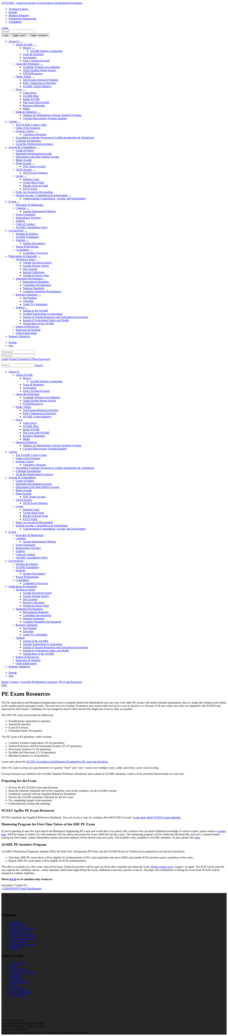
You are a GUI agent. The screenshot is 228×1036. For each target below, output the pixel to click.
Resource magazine (27, 294)
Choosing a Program (34, 134)
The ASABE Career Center (31, 124)
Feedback (14, 947)
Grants (19, 176)
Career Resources (18, 941)
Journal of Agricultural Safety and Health (46, 320)
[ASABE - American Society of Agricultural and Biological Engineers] (41, 2)
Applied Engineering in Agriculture (43, 313)
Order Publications (26, 333)
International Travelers (28, 217)
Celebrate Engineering (28, 140)
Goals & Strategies (33, 54)
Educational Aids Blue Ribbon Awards (37, 156)
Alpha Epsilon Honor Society (39, 70)
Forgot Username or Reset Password (29, 359)
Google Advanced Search (37, 262)
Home (4, 681)
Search (39, 365)
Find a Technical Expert (36, 60)
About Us (14, 41)
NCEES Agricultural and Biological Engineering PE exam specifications (67, 761)
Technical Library (18, 9)
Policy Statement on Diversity (39, 83)
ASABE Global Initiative (37, 86)
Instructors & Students (28, 329)
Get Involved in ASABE (22, 944)
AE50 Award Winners (35, 172)
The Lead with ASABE (36, 102)
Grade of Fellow (25, 150)
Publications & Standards (23, 256)
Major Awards (24, 160)
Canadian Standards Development (42, 291)
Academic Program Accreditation (41, 67)
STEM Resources (33, 73)
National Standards (33, 288)
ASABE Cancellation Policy (32, 227)
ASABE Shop (17, 963)
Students (20, 240)
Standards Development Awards (34, 153)
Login (4, 27)
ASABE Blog (31, 95)
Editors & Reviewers (27, 326)
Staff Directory (17, 979)
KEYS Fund (30, 188)
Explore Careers (25, 131)
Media (26, 108)
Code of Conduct (25, 224)
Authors (20, 220)
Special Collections (33, 272)
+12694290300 (10, 888)
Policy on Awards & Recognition (34, 192)
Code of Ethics (17, 995)
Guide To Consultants (35, 304)
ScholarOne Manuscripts (22, 18)
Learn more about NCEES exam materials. (157, 817)
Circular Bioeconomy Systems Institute (45, 118)
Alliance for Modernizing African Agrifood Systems (52, 115)
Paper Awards (23, 163)
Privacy (13, 985)
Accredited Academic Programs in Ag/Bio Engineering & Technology (55, 137)
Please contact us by (162, 866)
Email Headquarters (30, 888)
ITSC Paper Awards (34, 166)
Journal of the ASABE (35, 310)
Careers (13, 121)
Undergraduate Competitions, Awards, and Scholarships (54, 198)
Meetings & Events (19, 931)
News (19, 89)
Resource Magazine (34, 105)
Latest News (30, 92)
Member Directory (19, 15)
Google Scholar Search (36, 265)
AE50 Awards (24, 169)
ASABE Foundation (27, 236)
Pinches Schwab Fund (35, 185)
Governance (30, 57)
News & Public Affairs (21, 928)
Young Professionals (27, 246)
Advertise (28, 301)
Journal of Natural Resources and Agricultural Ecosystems (55, 317)
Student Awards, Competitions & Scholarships (42, 195)
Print (4, 685)
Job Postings (30, 297)
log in (13, 879)
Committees (15, 21)
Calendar (21, 208)
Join (11, 345)
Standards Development (29, 278)
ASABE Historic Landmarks (46, 51)
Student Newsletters (34, 243)
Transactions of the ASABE (38, 323)
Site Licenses (30, 268)
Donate (13, 342)
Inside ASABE (31, 99)
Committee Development (37, 285)
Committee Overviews (35, 252)
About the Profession (27, 63)
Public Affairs (23, 76)
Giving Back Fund (33, 182)
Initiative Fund (31, 179)
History (27, 47)
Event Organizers (25, 214)
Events (12, 201)
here (197, 837)
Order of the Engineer (28, 127)
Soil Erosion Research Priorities (40, 79)
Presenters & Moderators (29, 204)
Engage (13, 12)
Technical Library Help (36, 275)
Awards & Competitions (22, 147)
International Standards (36, 281)
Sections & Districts (27, 233)
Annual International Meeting (39, 211)
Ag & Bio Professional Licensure (34, 143)
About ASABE (24, 44)
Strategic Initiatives (26, 111)
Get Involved (16, 230)
